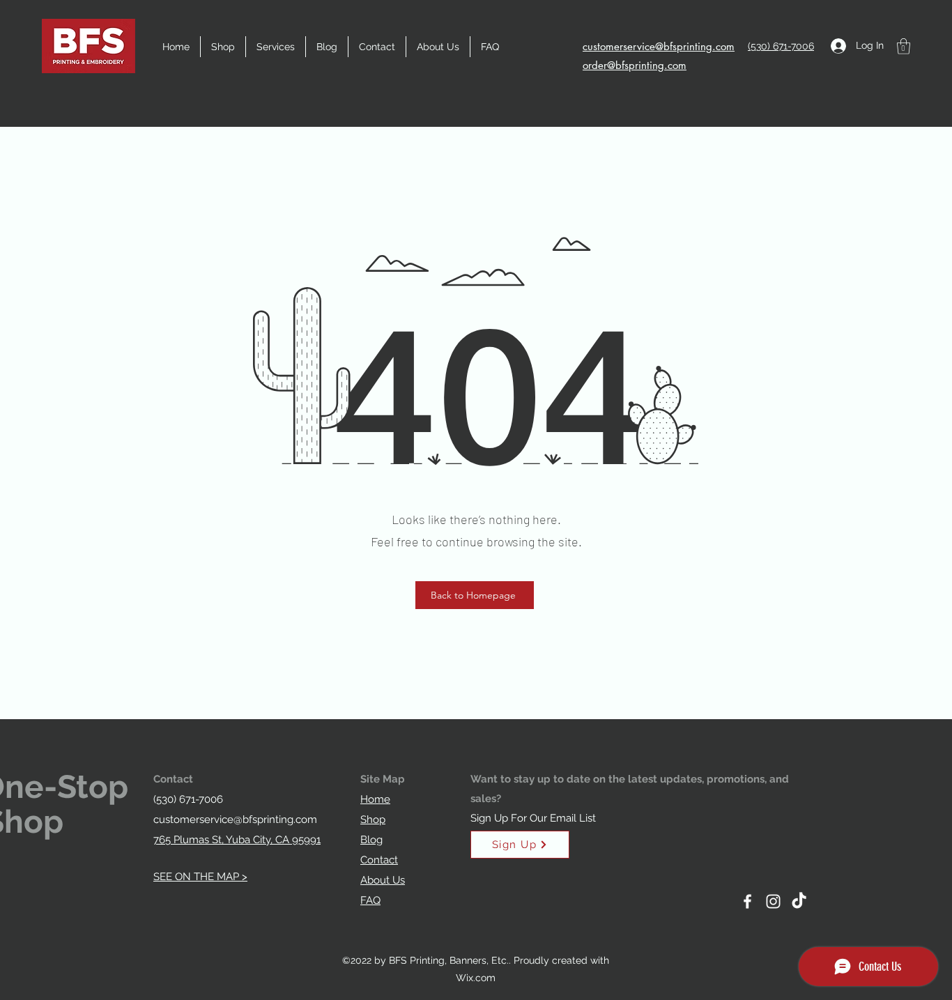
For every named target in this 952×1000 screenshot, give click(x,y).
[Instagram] (773, 901)
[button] (275, 46)
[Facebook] (747, 901)
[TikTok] (799, 901)
